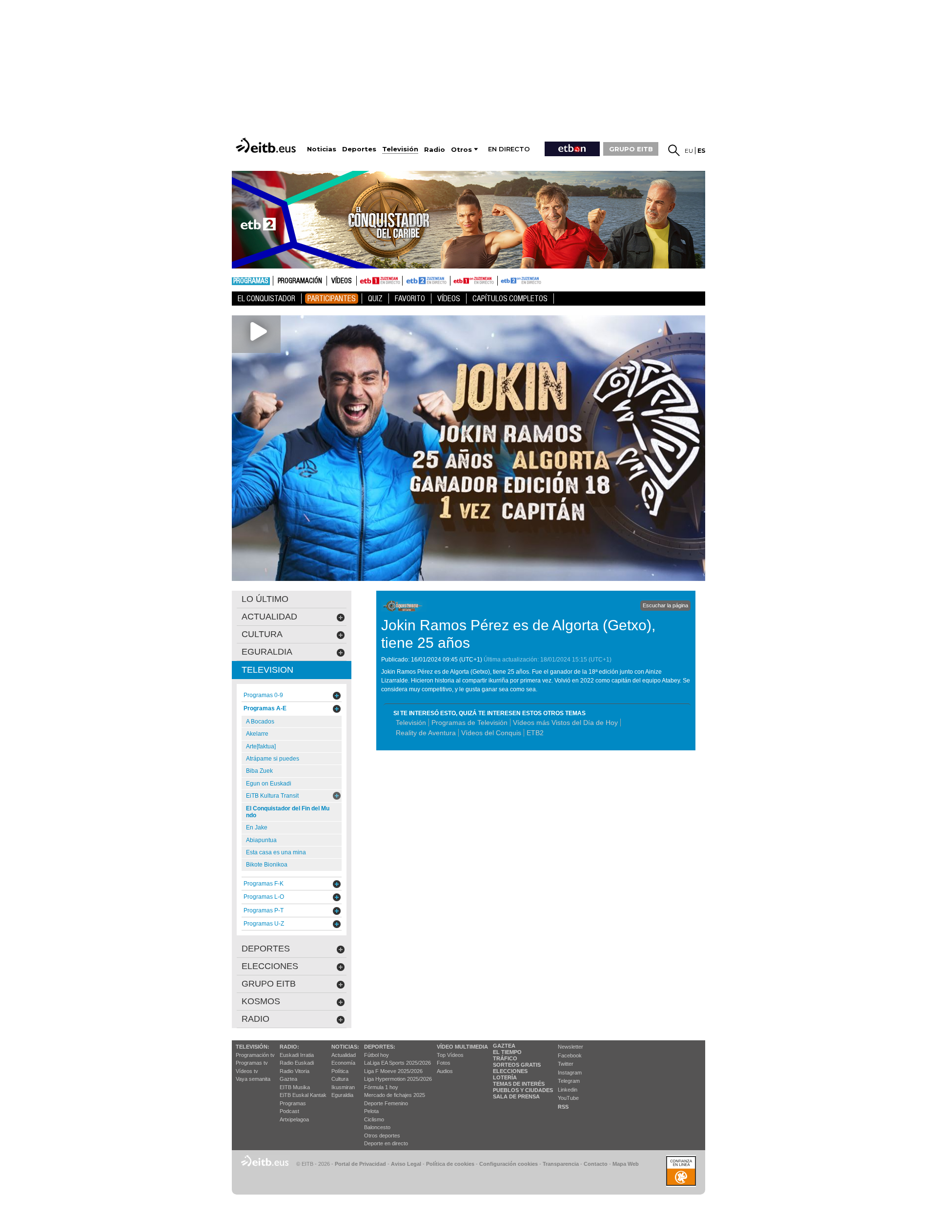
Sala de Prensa (516, 1096)
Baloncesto (377, 1127)
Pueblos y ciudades (523, 1090)
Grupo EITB (269, 984)
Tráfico (505, 1058)
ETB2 (426, 281)
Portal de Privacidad (360, 1164)
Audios (445, 1071)
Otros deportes (382, 1135)
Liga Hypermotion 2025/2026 (398, 1079)
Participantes (331, 298)
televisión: (252, 1047)
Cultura (339, 1079)
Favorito (410, 298)
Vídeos (341, 281)
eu (689, 150)
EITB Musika (295, 1087)
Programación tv (255, 1055)
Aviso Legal (406, 1164)
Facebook (570, 1055)
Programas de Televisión (469, 722)
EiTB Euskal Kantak (303, 1095)
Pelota (371, 1111)
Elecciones (510, 1071)
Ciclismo (374, 1119)
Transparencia (561, 1164)
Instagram (570, 1072)
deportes (266, 948)
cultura (262, 634)
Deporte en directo (386, 1143)
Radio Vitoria (294, 1071)
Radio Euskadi (297, 1063)
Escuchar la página (665, 605)
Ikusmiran (343, 1087)
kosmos (261, 1001)
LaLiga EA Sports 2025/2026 (397, 1063)
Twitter (565, 1064)
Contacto (596, 1164)
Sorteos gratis (517, 1065)
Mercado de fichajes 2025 (394, 1095)
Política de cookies (450, 1164)
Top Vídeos (450, 1055)
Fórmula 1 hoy (381, 1087)
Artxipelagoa (294, 1119)
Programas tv (252, 1063)
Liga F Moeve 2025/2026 (393, 1071)
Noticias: (345, 1047)
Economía (343, 1063)
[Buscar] (674, 150)
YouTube (568, 1098)
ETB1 (379, 281)
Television (267, 670)
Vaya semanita (253, 1079)
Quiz (375, 298)
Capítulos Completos (510, 298)
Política (339, 1071)
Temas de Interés (519, 1084)
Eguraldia (342, 1095)
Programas (250, 281)
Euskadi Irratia (297, 1055)
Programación (300, 281)
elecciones (270, 966)
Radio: (289, 1047)
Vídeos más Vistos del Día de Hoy (565, 722)
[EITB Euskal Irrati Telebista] (267, 145)
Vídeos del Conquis (491, 733)
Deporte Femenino (386, 1103)
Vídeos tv (247, 1071)
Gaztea (288, 1079)
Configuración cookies (508, 1164)
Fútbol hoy (376, 1055)
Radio (255, 1019)
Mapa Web (625, 1164)
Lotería (505, 1077)
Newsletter (570, 1047)
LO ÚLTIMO (265, 599)
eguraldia (267, 652)
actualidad (269, 616)
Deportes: (379, 1047)
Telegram (569, 1081)
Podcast (289, 1111)
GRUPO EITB (631, 149)
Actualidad (343, 1055)
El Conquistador (266, 298)
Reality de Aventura (426, 733)
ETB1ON (454, 280)
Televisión (411, 722)
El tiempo (507, 1052)
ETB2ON (502, 280)
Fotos (443, 1063)
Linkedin (567, 1090)
